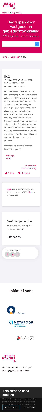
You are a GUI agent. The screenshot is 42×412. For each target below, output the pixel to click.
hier (29, 192)
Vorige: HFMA (10, 157)
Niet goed (25, 173)
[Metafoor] (21, 323)
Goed (11, 173)
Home (4, 57)
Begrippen (15, 57)
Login (9, 189)
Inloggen (6, 13)
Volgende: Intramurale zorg (28, 167)
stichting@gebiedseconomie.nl (15, 370)
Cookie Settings (30, 408)
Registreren (16, 13)
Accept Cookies (11, 408)
